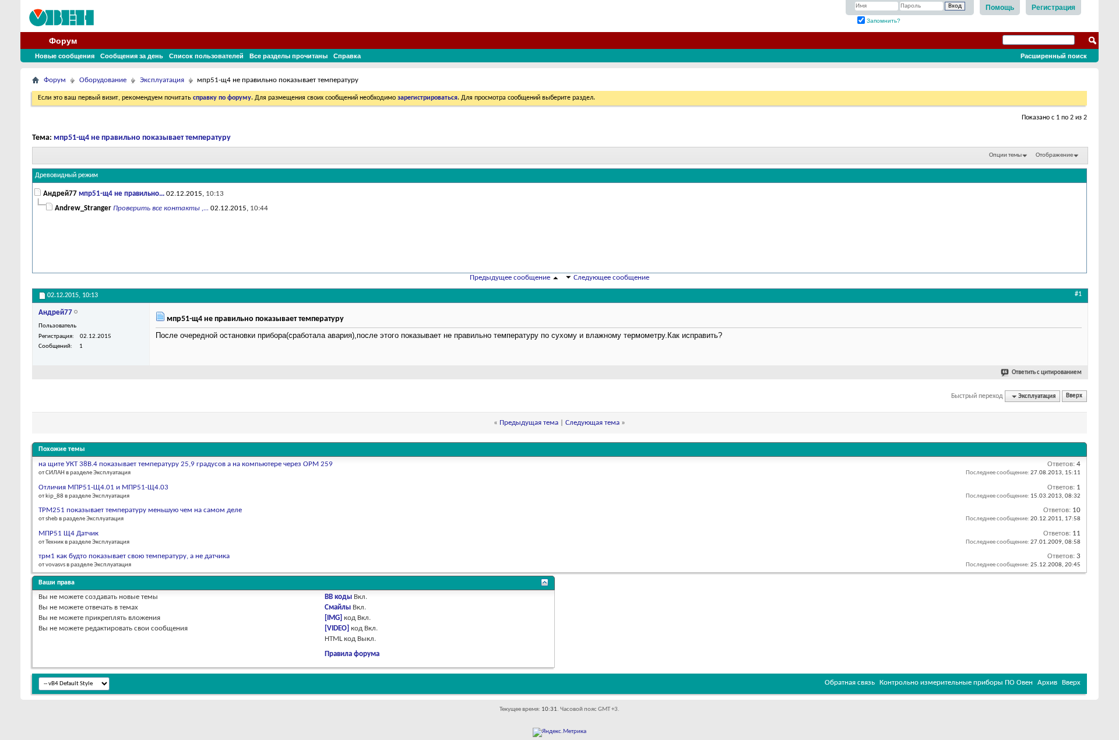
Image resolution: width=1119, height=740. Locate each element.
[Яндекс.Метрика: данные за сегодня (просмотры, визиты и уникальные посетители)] (559, 732)
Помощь (1000, 7)
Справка (347, 55)
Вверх (1074, 396)
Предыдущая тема (528, 423)
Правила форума (352, 654)
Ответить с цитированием (1047, 372)
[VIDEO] (337, 628)
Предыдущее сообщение (510, 277)
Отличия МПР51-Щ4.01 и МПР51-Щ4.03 (103, 487)
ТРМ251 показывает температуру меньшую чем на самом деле (140, 510)
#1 (1078, 294)
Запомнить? (882, 20)
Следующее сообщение (611, 277)
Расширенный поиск (1054, 55)
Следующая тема (592, 423)
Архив (1047, 682)
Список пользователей (206, 55)
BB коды (338, 597)
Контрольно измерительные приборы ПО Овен (956, 682)
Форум (63, 40)
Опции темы (1005, 155)
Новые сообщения (64, 55)
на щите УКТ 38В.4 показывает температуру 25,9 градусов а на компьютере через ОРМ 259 (185, 464)
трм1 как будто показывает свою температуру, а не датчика (134, 556)
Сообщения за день (131, 55)
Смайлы (338, 607)
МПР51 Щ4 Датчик (68, 533)
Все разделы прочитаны (288, 55)
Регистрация (1053, 7)
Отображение (1054, 155)
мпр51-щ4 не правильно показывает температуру (142, 137)
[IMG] (333, 618)
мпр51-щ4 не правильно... (121, 194)
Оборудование (102, 80)
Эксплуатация (162, 80)
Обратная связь (850, 682)
